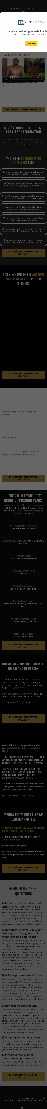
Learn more (31, 44)
